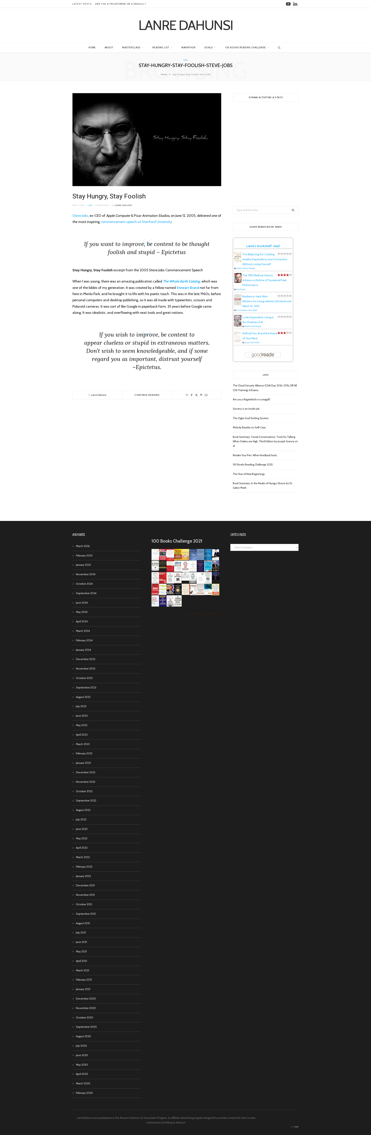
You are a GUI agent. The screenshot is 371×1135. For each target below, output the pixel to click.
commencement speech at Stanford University (136, 222)
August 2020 (83, 1036)
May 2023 (81, 725)
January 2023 (83, 763)
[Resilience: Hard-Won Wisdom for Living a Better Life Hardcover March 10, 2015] (238, 304)
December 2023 (85, 659)
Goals (208, 47)
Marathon (188, 47)
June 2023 (82, 715)
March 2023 (83, 744)
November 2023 (85, 668)
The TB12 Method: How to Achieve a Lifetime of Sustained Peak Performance (264, 280)
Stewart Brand (188, 288)
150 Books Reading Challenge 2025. (253, 464)
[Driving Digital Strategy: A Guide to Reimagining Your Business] (155, 605)
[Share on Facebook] (191, 395)
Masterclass (131, 47)
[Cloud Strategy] (208, 594)
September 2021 (86, 913)
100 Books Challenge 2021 (176, 541)
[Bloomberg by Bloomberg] (170, 594)
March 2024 (83, 631)
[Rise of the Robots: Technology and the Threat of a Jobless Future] (170, 605)
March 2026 (83, 546)
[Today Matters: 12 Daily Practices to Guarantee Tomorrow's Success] (170, 571)
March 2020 (83, 1083)
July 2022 (81, 819)
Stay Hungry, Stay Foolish (109, 196)
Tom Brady (241, 289)
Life (90, 205)
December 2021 (85, 885)
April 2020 (82, 1074)
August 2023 (83, 697)
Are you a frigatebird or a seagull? (120, 4)
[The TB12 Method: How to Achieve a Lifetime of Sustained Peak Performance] (238, 282)
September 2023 (86, 687)
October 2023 (84, 678)
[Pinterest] (201, 395)
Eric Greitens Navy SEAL (247, 310)
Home (92, 47)
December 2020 (86, 998)
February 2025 (84, 555)
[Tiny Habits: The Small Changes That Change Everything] (163, 594)
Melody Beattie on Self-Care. (249, 427)
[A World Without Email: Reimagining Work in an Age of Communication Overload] (178, 605)
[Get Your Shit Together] (200, 583)
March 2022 (83, 857)
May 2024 (82, 612)
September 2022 (86, 800)
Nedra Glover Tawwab (246, 268)
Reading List (160, 47)
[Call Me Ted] (215, 571)
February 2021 (84, 979)
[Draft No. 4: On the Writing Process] (185, 594)
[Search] (278, 48)
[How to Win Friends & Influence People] (170, 560)
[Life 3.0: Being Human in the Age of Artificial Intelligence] (215, 578)
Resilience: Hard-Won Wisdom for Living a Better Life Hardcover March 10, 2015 (267, 301)
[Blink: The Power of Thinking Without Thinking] (155, 559)
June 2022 (82, 829)
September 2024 (86, 593)
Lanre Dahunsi (123, 205)
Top (296, 1126)
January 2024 (83, 650)
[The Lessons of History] (163, 605)
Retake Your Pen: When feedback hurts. (255, 455)
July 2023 (81, 706)
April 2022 (82, 847)
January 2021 (83, 989)
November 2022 (85, 782)
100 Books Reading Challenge (245, 47)
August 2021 (83, 923)
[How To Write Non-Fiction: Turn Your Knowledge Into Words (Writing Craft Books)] (178, 582)
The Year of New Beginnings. (249, 474)
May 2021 (81, 951)
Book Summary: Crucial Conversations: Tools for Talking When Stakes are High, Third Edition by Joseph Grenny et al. (265, 441)
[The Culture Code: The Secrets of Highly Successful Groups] (178, 594)
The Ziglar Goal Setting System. (251, 418)
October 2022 (84, 791)
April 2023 (82, 734)
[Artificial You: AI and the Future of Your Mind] (238, 341)
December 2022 (85, 772)
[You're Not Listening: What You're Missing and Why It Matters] (155, 582)
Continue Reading (147, 394)
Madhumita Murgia (253, 326)
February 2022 (84, 866)
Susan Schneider (252, 342)
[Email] (206, 395)
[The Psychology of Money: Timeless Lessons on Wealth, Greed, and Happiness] (208, 583)
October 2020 (84, 1017)
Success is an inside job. (246, 408)
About (109, 47)
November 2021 (85, 895)
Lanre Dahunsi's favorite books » (203, 613)
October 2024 (84, 583)
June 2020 (82, 1055)
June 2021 (81, 942)
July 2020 (81, 1045)
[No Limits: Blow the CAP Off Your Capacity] (208, 559)
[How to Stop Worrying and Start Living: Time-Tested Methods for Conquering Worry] (215, 594)
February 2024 (84, 640)
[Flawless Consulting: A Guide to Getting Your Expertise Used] (185, 579)
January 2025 (83, 565)
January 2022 (83, 876)
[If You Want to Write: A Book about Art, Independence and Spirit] (193, 560)
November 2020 (86, 1008)
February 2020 (84, 1093)
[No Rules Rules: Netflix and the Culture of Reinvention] (163, 582)
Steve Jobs (80, 216)
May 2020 (82, 1064)
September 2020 (86, 1027)
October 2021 (84, 904)
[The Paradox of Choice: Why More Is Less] (185, 559)
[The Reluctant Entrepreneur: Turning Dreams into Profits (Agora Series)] (155, 571)
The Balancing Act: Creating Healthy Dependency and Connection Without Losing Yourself (264, 259)
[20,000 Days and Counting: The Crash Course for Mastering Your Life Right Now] (200, 594)
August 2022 (83, 810)
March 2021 (82, 970)
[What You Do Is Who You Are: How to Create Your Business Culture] (155, 594)
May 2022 (81, 838)
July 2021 (81, 932)
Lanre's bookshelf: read (263, 246)
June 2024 (82, 602)
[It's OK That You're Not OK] (193, 582)
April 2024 (82, 621)
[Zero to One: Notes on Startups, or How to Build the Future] (200, 559)
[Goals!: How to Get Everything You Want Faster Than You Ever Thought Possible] (163, 559)
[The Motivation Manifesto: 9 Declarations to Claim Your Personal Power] (163, 567)
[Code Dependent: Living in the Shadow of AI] (238, 325)
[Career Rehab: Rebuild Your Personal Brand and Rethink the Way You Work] (178, 571)
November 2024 (85, 574)
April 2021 (81, 961)
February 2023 (84, 753)
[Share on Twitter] (196, 395)
